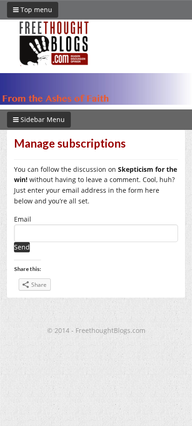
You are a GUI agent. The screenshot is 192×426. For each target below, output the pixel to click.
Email (22, 219)
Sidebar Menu (42, 119)
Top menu (35, 9)
